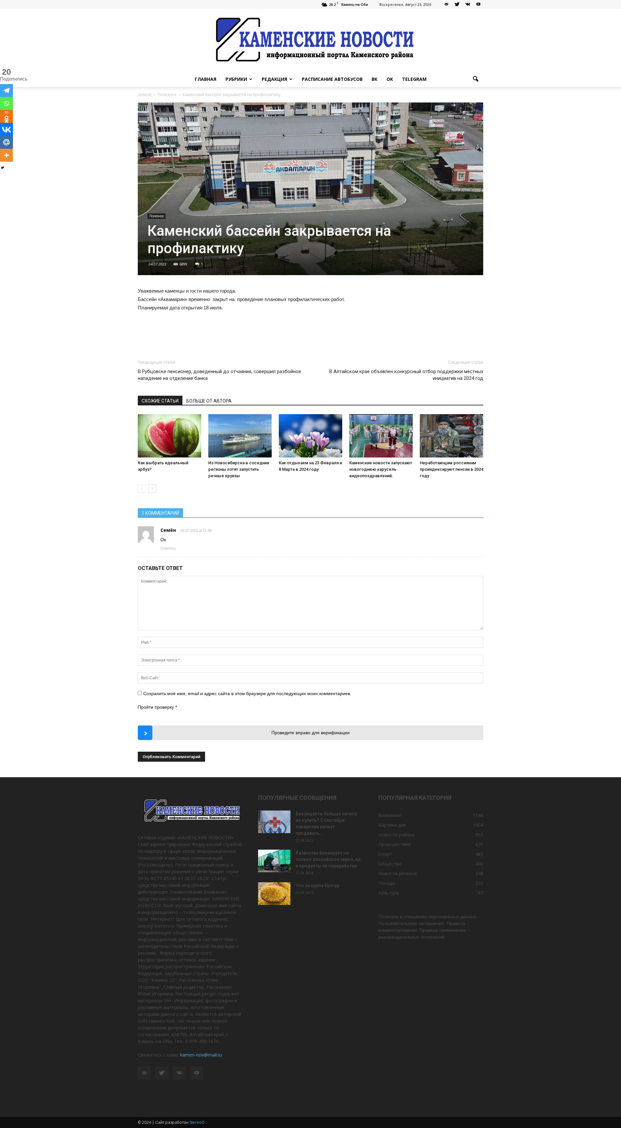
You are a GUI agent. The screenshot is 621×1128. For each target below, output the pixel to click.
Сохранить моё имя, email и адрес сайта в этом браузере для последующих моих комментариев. (247, 693)
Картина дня (392, 825)
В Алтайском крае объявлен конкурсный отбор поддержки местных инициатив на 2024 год (406, 375)
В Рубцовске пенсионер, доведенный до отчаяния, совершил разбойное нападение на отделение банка (219, 375)
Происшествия (394, 844)
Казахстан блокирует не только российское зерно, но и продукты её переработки (328, 859)
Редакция (274, 79)
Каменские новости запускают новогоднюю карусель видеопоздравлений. (380, 469)
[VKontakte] (468, 4)
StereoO (197, 1122)
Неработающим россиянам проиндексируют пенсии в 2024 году (451, 469)
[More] (6, 155)
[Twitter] (457, 4)
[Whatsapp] (6, 103)
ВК (374, 79)
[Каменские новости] (310, 40)
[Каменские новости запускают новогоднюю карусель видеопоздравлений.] (381, 436)
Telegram (414, 79)
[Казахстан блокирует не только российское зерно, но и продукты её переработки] (274, 861)
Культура (388, 893)
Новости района (396, 835)
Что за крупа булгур (317, 885)
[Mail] (446, 4)
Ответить (168, 548)
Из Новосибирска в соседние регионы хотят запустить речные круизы (238, 469)
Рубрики (236, 79)
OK (390, 79)
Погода (386, 883)
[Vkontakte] (6, 129)
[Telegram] (6, 90)
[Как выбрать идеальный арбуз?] (169, 436)
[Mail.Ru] (6, 142)
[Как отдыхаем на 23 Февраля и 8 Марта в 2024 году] (310, 436)
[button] (475, 79)
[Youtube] (478, 4)
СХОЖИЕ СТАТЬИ (160, 400)
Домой (144, 94)
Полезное (156, 216)
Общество (390, 864)
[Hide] (2, 167)
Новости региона (397, 873)
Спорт (385, 854)
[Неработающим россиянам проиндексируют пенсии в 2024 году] (451, 436)
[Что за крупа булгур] (274, 893)
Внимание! (389, 815)
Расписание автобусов (332, 79)
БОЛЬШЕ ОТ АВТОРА (209, 400)
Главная (205, 79)
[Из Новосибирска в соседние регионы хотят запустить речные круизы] (240, 436)
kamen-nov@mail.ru (201, 1055)
